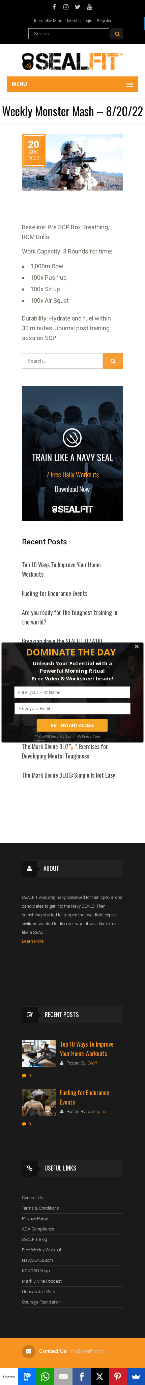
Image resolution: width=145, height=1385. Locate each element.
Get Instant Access (72, 725)
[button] (71, 652)
